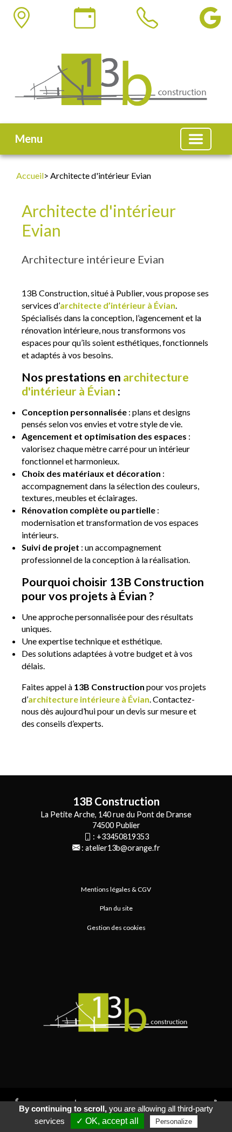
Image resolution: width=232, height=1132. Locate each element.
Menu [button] (29, 138)
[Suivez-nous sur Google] (210, 18)
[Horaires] (84, 18)
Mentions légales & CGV (116, 889)
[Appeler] (147, 18)
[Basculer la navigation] (195, 139)
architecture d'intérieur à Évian (105, 384)
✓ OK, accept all (107, 1121)
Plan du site (116, 908)
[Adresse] (21, 18)
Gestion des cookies (116, 927)
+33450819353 (123, 836)
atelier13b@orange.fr (122, 847)
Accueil (30, 175)
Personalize (173, 1121)
